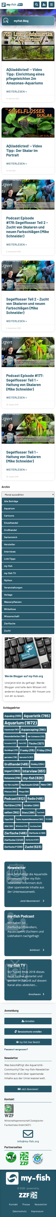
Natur (46, 784)
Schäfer (31, 805)
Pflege (24, 791)
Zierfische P (13, 846)
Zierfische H (32, 840)
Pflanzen (10, 791)
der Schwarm (36, 736)
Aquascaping (33, 729)
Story (28, 812)
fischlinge (11, 750)
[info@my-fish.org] (28, 1134)
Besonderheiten (14, 736)
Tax (40, 812)
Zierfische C (13, 839)
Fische (36, 743)
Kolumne (12, 777)
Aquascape (11, 729)
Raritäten (12, 805)
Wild (8, 826)
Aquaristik (37, 715)
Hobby (37, 764)
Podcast (14, 798)
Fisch (22, 743)
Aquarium (20, 722)
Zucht (33, 847)
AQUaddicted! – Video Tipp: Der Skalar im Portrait (24, 150)
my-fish (33, 778)
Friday (44, 750)
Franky (27, 750)
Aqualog (12, 716)
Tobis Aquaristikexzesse (29, 819)
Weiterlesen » (16, 91)
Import (12, 771)
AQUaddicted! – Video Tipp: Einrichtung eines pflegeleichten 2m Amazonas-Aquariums (25, 76)
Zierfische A (37, 833)
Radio (35, 798)
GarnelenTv (26, 757)
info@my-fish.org (28, 1141)
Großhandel (16, 764)
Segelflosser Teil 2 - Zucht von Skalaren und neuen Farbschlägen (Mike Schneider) (27, 306)
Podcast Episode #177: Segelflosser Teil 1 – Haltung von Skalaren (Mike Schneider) (25, 382)
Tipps (8, 819)
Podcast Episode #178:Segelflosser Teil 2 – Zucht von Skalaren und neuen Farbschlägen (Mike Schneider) (27, 227)
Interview (33, 771)
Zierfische (15, 833)
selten (11, 812)
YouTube (35, 826)
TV (48, 819)
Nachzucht (30, 784)
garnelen (10, 757)
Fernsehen (10, 743)
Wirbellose (22, 826)
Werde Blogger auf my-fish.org (24, 676)
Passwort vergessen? (16, 1049)
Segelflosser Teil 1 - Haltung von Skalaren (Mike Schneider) (23, 456)
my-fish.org (11, 785)
